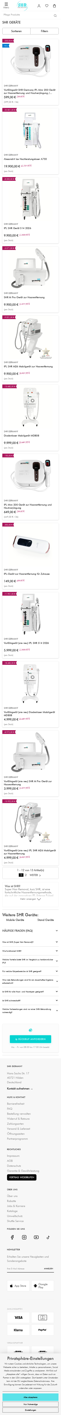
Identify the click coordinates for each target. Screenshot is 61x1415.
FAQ (9, 1108)
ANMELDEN (48, 1268)
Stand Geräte (46, 919)
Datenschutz (14, 1165)
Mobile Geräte (15, 919)
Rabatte (11, 1201)
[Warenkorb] (54, 5)
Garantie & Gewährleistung (23, 1170)
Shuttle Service (15, 1221)
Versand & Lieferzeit (18, 1128)
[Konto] (39, 6)
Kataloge (12, 1211)
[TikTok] (48, 1237)
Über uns (12, 1196)
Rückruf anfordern (32, 1039)
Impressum (13, 1155)
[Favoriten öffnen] (46, 5)
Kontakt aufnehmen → (20, 1088)
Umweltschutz (15, 1216)
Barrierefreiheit (15, 1103)
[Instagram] (24, 1237)
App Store (20, 1285)
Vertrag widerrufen (21, 1177)
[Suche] (55, 15)
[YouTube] (36, 1237)
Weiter (34, 875)
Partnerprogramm (17, 1138)
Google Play (43, 1286)
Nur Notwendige (31, 1404)
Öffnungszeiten (16, 1133)
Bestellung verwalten (19, 1113)
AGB (10, 1160)
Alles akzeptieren (31, 1397)
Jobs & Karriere (16, 1206)
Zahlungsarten (15, 1123)
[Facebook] (12, 1237)
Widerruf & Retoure (18, 1118)
